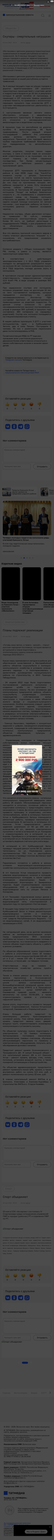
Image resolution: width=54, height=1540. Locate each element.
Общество (10, 28)
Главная (6, 1397)
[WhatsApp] (27, 426)
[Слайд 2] (24, 562)
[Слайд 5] (32, 562)
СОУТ (44, 1397)
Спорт (8, 1192)
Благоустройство (15, 626)
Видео (34, 1397)
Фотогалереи (20, 1397)
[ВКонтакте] (7, 426)
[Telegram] (20, 426)
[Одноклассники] (14, 426)
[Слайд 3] (27, 562)
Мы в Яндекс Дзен (36, 1531)
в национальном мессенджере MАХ (22, 371)
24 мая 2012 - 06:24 (10, 640)
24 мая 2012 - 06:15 (10, 1207)
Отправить (42, 466)
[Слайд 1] (21, 562)
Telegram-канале (13, 360)
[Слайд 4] (30, 562)
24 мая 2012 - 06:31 (10, 42)
